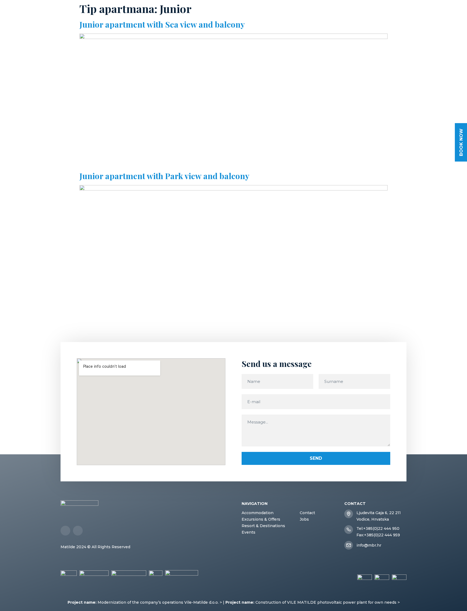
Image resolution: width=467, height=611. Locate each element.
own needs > (387, 602)
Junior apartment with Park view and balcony (164, 175)
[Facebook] (65, 531)
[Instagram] (78, 531)
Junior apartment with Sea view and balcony (162, 24)
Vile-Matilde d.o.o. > (203, 602)
